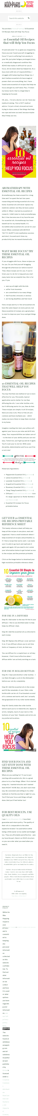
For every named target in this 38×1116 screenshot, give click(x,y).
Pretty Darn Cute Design (27, 927)
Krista (5, 1070)
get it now (29, 474)
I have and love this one (22, 493)
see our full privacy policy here (5, 1019)
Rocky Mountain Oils (14, 819)
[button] (19, 11)
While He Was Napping (19, 4)
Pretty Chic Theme (8, 927)
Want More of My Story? (19, 896)
